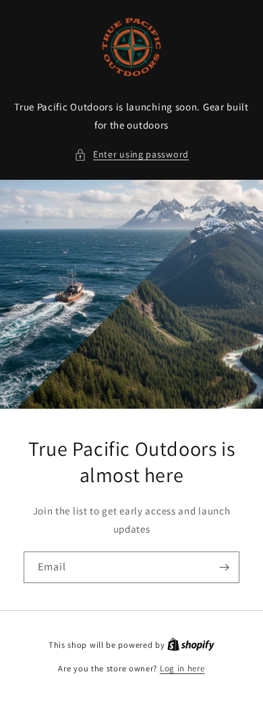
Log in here (182, 668)
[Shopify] (190, 644)
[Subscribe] (224, 567)
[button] (131, 154)
